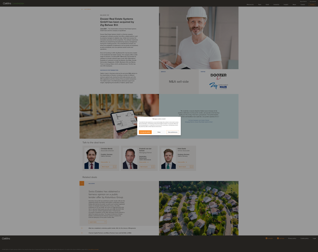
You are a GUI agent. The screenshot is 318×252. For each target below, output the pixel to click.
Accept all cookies (145, 132)
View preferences (172, 132)
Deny (159, 132)
